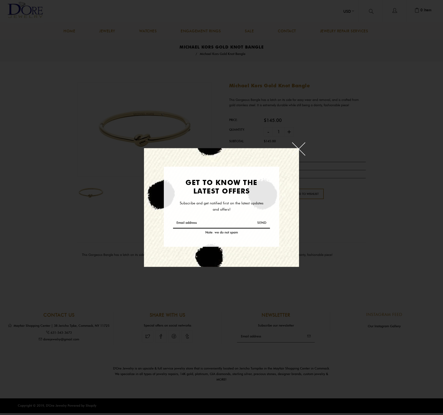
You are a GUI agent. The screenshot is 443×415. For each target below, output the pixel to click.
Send (261, 222)
